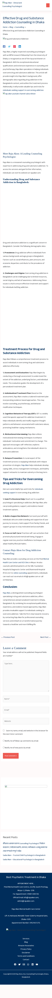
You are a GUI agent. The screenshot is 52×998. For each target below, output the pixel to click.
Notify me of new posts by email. (18, 748)
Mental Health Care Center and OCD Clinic (26, 560)
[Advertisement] (26, 125)
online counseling (20, 573)
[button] (48, 5)
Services (26, 938)
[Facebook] (4, 46)
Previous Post (8, 637)
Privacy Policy (26, 949)
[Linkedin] (20, 46)
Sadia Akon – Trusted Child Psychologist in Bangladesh (24, 855)
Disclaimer (26, 952)
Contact (26, 959)
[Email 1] (24, 964)
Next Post (45, 637)
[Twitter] (9, 46)
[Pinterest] (14, 46)
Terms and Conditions (26, 956)
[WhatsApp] (28, 964)
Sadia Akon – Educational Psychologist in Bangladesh (23, 859)
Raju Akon (25, 465)
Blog (26, 942)
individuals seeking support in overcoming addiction (23, 90)
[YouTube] (37, 964)
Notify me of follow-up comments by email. (22, 741)
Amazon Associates (26, 945)
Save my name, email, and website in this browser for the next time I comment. (25, 732)
